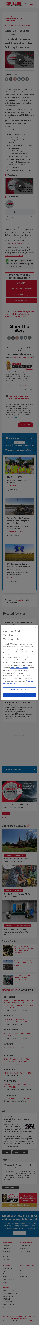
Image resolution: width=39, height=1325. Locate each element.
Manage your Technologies (19, 689)
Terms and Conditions (19, 668)
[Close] (35, 627)
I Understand (19, 695)
